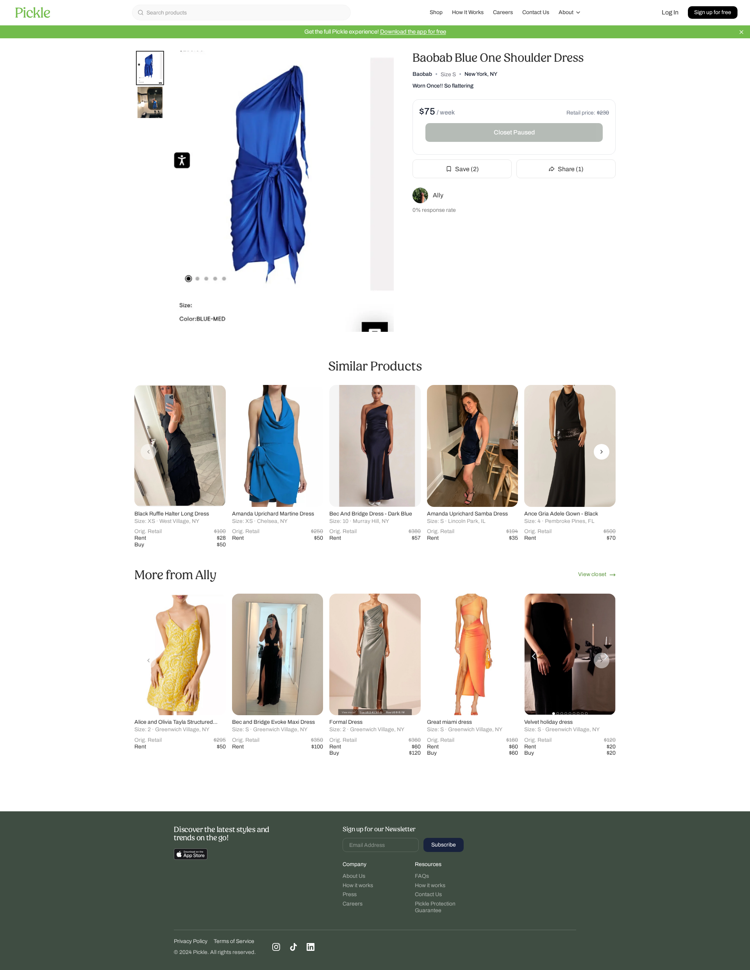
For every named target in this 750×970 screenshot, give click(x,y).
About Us (354, 876)
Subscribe (443, 845)
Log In (670, 12)
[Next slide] (601, 452)
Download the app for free (413, 32)
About (566, 12)
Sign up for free (712, 12)
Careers (503, 12)
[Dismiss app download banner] (741, 32)
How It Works (468, 12)
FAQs (422, 876)
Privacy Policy (190, 941)
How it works (358, 885)
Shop (436, 12)
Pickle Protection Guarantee (435, 907)
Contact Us (535, 12)
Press (350, 894)
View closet (592, 574)
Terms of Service (234, 941)
